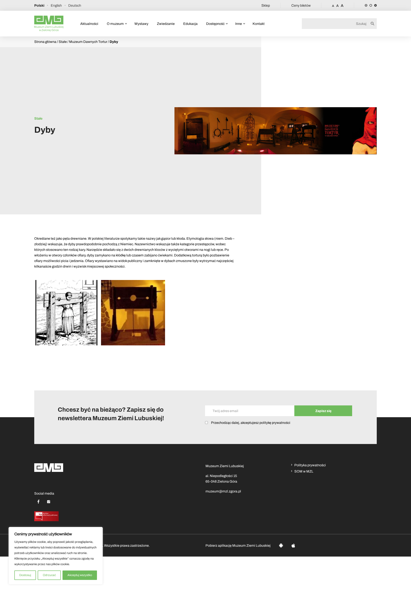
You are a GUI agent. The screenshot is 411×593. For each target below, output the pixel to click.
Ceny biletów (301, 5)
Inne (238, 24)
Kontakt (259, 24)
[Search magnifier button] (374, 24)
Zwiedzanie (166, 24)
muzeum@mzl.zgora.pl (223, 491)
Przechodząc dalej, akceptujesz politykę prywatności (250, 422)
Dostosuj (25, 575)
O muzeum (115, 24)
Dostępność (215, 24)
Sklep (265, 5)
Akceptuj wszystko (79, 575)
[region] (56, 555)
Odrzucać (49, 575)
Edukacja (190, 24)
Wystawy (141, 24)
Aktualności (89, 24)
